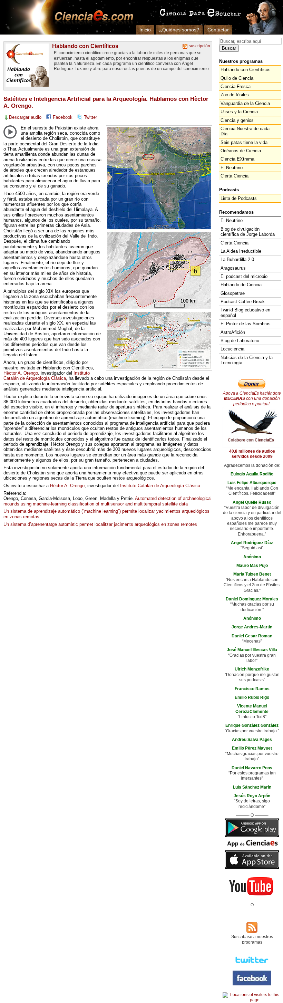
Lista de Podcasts (239, 198)
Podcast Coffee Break (243, 301)
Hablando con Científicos (85, 46)
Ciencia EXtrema (237, 159)
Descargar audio (25, 117)
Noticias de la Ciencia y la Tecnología (247, 360)
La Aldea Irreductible (241, 251)
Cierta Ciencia (234, 176)
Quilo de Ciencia (237, 78)
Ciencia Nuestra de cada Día (245, 131)
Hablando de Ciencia (241, 284)
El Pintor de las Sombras (246, 323)
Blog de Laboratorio (240, 340)
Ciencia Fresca (236, 86)
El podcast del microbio (244, 276)
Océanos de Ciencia (241, 150)
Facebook (62, 117)
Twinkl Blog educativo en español (245, 312)
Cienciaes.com (91, 17)
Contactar (218, 29)
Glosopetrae (233, 293)
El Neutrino (232, 167)
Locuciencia (232, 348)
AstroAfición (233, 332)
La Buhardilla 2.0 (237, 259)
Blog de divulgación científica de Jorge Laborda (248, 231)
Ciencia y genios (237, 120)
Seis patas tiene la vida (244, 142)
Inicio (145, 29)
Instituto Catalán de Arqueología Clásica (46, 375)
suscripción (199, 46)
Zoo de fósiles (235, 94)
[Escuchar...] (10, 131)
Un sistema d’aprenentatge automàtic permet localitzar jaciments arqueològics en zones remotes (100, 524)
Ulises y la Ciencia (239, 111)
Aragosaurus (233, 268)
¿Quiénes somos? (179, 29)
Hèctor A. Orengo (20, 373)
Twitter (90, 117)
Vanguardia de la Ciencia (245, 103)
